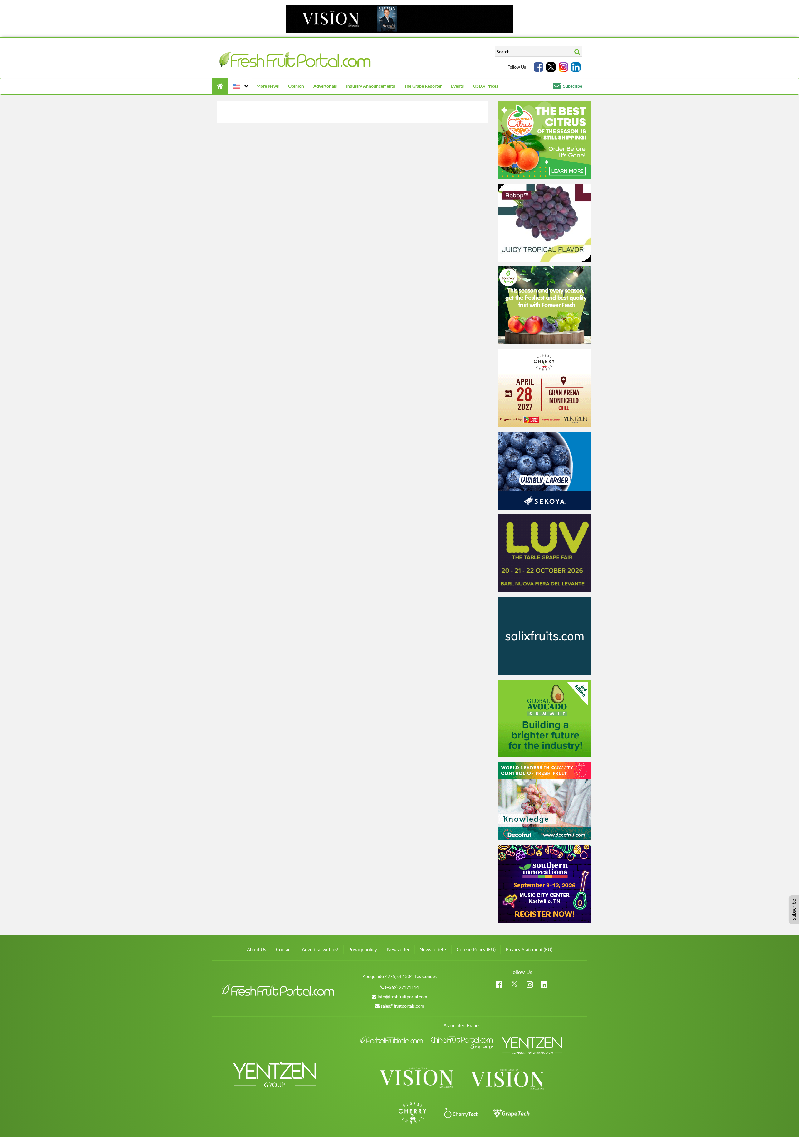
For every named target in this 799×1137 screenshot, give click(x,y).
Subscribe (572, 86)
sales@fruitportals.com (402, 1006)
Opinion (296, 86)
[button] (240, 86)
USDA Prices (485, 86)
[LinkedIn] (576, 67)
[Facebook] (538, 67)
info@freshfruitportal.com (402, 996)
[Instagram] (563, 67)
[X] (551, 67)
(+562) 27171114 (402, 987)
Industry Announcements (370, 86)
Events (457, 86)
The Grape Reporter (423, 86)
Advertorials (325, 86)
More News (268, 86)
